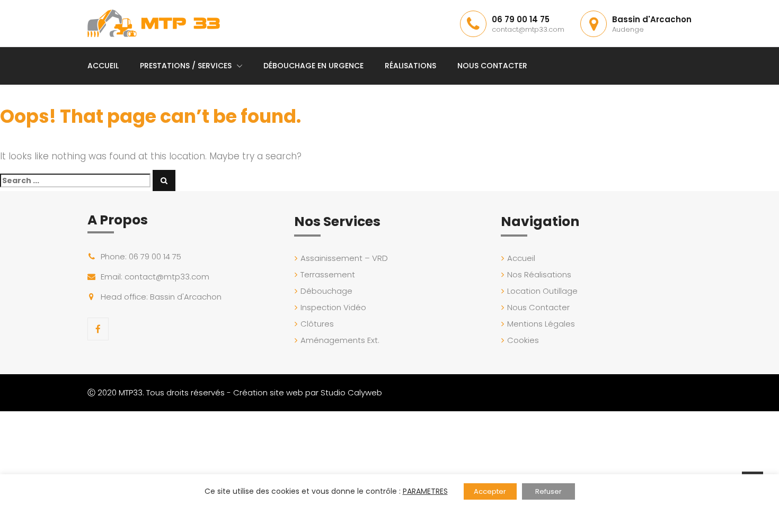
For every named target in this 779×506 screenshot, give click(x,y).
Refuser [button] (548, 491)
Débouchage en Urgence (313, 65)
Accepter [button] (490, 491)
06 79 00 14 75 (521, 19)
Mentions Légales (541, 323)
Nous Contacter (492, 65)
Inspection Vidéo (333, 307)
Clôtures (317, 323)
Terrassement (327, 274)
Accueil (103, 65)
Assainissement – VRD (344, 258)
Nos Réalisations (539, 274)
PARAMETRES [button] (425, 491)
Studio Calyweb (351, 392)
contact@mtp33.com (528, 29)
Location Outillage (542, 290)
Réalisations (410, 65)
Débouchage (326, 290)
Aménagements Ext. (339, 340)
